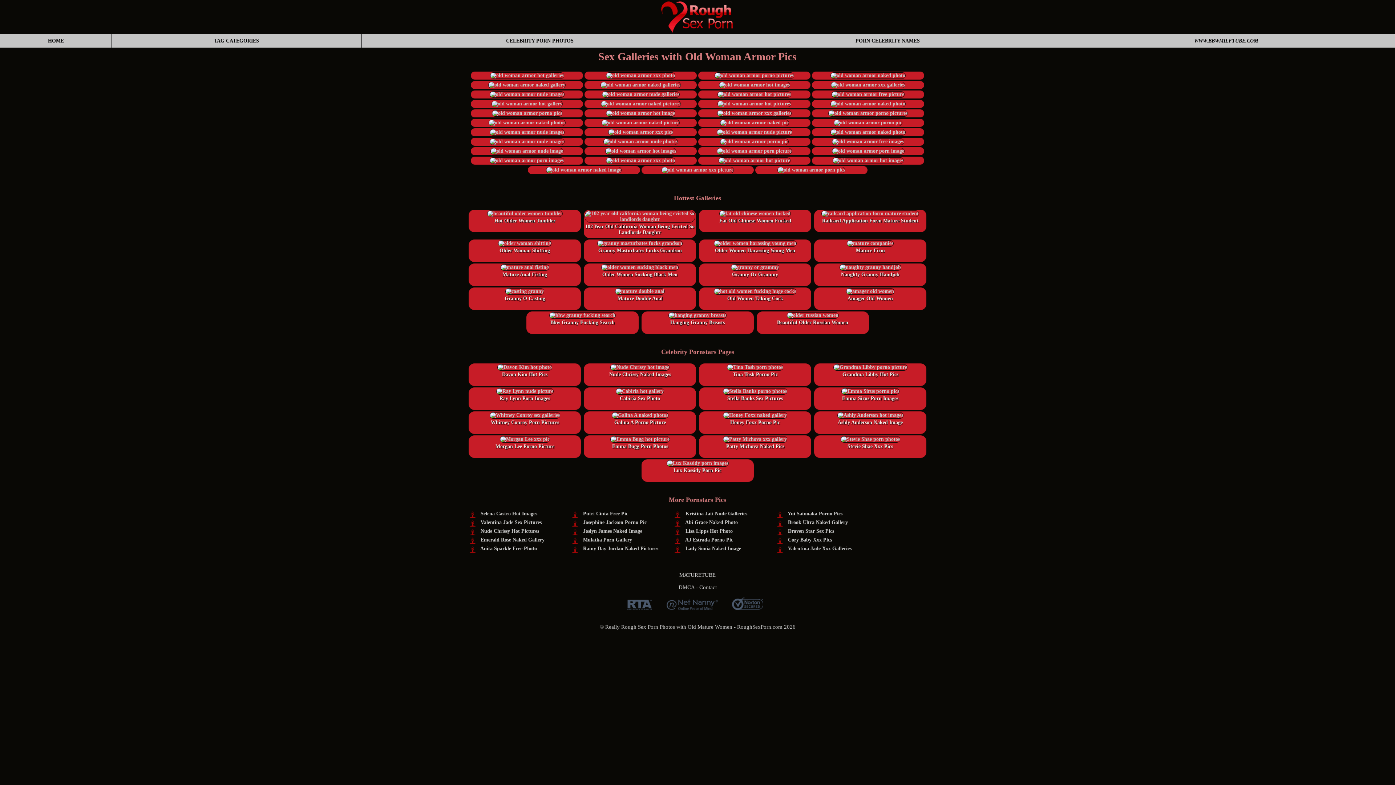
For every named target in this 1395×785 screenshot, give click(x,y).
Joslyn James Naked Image (612, 531)
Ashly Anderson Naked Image (870, 422)
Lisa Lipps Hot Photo (709, 531)
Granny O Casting (525, 298)
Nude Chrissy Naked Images (640, 374)
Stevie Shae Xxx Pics (870, 446)
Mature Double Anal (640, 298)
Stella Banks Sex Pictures (755, 398)
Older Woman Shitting (525, 250)
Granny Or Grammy (755, 274)
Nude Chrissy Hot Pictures (510, 531)
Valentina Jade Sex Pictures (511, 522)
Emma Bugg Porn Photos (640, 446)
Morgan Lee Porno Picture (525, 446)
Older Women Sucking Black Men (640, 274)
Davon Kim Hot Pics (524, 374)
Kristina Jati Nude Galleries (716, 513)
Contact (708, 587)
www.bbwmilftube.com (1226, 41)
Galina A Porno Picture (640, 422)
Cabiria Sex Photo (640, 398)
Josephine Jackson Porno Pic (615, 522)
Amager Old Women (870, 298)
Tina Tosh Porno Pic (755, 374)
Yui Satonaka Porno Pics (815, 513)
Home (56, 41)
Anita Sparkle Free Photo (508, 548)
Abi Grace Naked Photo (711, 522)
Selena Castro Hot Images (509, 513)
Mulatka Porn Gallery (607, 540)
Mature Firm (870, 250)
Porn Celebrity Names (888, 41)
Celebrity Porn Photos (540, 41)
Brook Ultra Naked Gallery (818, 522)
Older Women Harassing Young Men (755, 250)
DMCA (687, 587)
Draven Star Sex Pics (811, 531)
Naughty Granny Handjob (870, 274)
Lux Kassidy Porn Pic (697, 470)
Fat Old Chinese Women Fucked (755, 221)
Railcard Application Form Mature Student (870, 221)
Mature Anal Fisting (524, 274)
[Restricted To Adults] (639, 607)
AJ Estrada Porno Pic (709, 540)
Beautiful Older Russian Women (812, 322)
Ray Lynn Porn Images (525, 398)
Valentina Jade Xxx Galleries (820, 548)
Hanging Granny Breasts (697, 322)
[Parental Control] (692, 607)
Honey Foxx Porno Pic (755, 422)
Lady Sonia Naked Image (713, 548)
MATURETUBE (697, 575)
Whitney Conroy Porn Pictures (525, 422)
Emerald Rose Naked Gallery (513, 540)
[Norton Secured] (748, 607)
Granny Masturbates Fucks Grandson (640, 250)
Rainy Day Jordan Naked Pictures (620, 548)
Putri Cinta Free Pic (605, 513)
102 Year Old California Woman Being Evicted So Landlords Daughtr (640, 229)
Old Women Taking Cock (755, 298)
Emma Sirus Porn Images (870, 398)
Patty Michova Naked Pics (755, 446)
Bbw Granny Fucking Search (582, 322)
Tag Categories (236, 41)
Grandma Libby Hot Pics (870, 374)
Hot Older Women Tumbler (524, 221)
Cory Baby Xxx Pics (810, 540)
